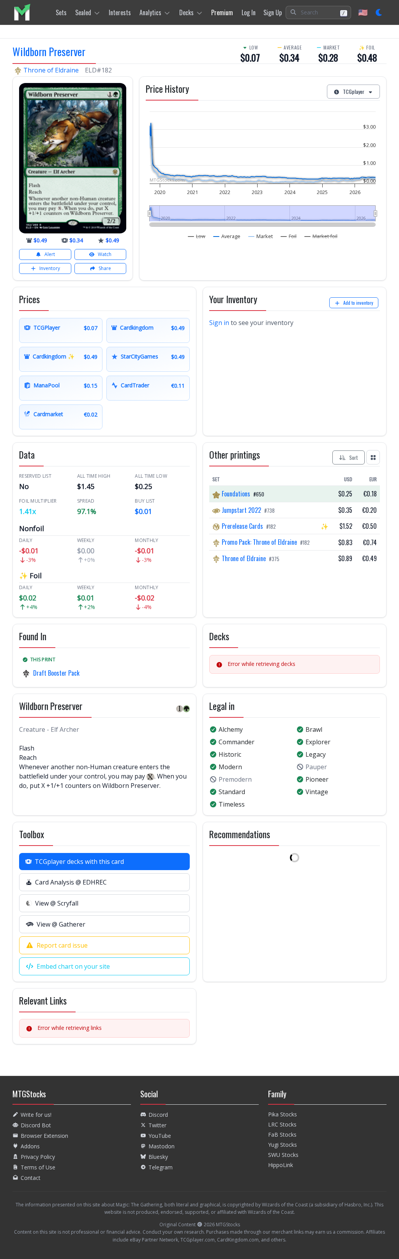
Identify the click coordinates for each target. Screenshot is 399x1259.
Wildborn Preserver (48, 51)
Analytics (150, 12)
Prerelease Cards (242, 526)
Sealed (83, 12)
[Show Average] (227, 236)
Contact (31, 1177)
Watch (104, 254)
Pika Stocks (282, 1114)
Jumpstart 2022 (241, 510)
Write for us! (36, 1114)
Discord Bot (36, 1125)
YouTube (159, 1135)
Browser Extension (44, 1135)
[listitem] (22, 12)
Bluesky (158, 1156)
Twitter (157, 1125)
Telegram (160, 1167)
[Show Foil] (289, 236)
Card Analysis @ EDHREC (71, 882)
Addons (30, 1146)
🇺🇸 (363, 12)
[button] (318, 12)
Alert (49, 254)
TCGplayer (353, 91)
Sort (353, 457)
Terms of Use (38, 1167)
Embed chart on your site (73, 966)
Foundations (236, 493)
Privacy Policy (38, 1156)
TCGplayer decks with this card (79, 861)
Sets (61, 12)
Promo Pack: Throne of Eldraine (259, 542)
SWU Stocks (283, 1154)
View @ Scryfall (56, 903)
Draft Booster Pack (56, 673)
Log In (249, 12)
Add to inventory (358, 302)
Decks (186, 12)
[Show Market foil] (321, 236)
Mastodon (161, 1146)
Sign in (219, 322)
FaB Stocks (282, 1134)
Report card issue (62, 945)
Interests (120, 12)
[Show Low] (196, 236)
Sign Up (272, 12)
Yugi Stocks (282, 1144)
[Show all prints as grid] (373, 457)
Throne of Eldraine (51, 70)
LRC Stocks (282, 1124)
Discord (158, 1114)
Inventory (49, 268)
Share (105, 268)
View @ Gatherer (61, 924)
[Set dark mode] (379, 12)
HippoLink (280, 1165)
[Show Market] (261, 236)
